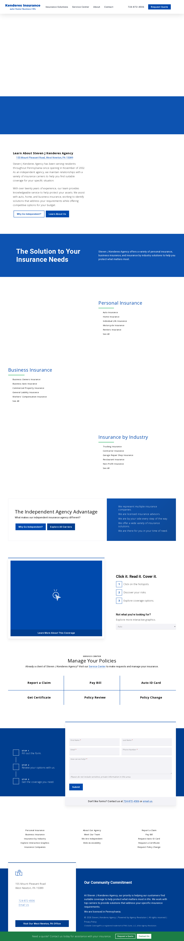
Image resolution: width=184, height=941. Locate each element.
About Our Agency (92, 830)
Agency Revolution (138, 917)
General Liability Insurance (26, 392)
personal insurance (161, 251)
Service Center (97, 666)
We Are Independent (92, 838)
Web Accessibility (92, 842)
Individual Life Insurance (115, 321)
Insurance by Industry (123, 437)
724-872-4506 (131, 801)
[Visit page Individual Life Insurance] (154, 125)
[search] (177, 7)
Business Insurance (30, 370)
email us (147, 801)
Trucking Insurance (112, 446)
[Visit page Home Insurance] (71, 125)
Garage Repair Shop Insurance (118, 455)
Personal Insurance (120, 303)
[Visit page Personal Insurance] (43, 318)
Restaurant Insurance (113, 459)
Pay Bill (149, 834)
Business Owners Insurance (26, 379)
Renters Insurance (112, 329)
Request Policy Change (149, 847)
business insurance (109, 255)
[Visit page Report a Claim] (36, 683)
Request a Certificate (149, 842)
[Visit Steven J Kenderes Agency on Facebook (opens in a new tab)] (17, 912)
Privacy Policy (90, 921)
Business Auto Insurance (25, 383)
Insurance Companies (35, 847)
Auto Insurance (110, 312)
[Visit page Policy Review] (92, 697)
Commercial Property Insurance (28, 388)
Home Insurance (111, 316)
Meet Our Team (92, 834)
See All (106, 334)
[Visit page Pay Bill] (92, 683)
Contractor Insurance (113, 450)
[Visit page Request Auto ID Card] (148, 683)
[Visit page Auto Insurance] (30, 125)
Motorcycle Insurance (113, 325)
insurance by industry (139, 255)
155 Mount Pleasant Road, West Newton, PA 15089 (44, 157)
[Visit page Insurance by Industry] (43, 452)
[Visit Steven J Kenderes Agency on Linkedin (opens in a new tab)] (23, 912)
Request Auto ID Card (149, 838)
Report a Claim (149, 830)
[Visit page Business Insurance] (113, 125)
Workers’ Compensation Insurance (30, 396)
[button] (78, 79)
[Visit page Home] (22, 7)
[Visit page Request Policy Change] (148, 697)
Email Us (24, 904)
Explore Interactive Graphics (35, 842)
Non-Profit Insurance (113, 463)
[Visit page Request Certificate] (36, 697)
